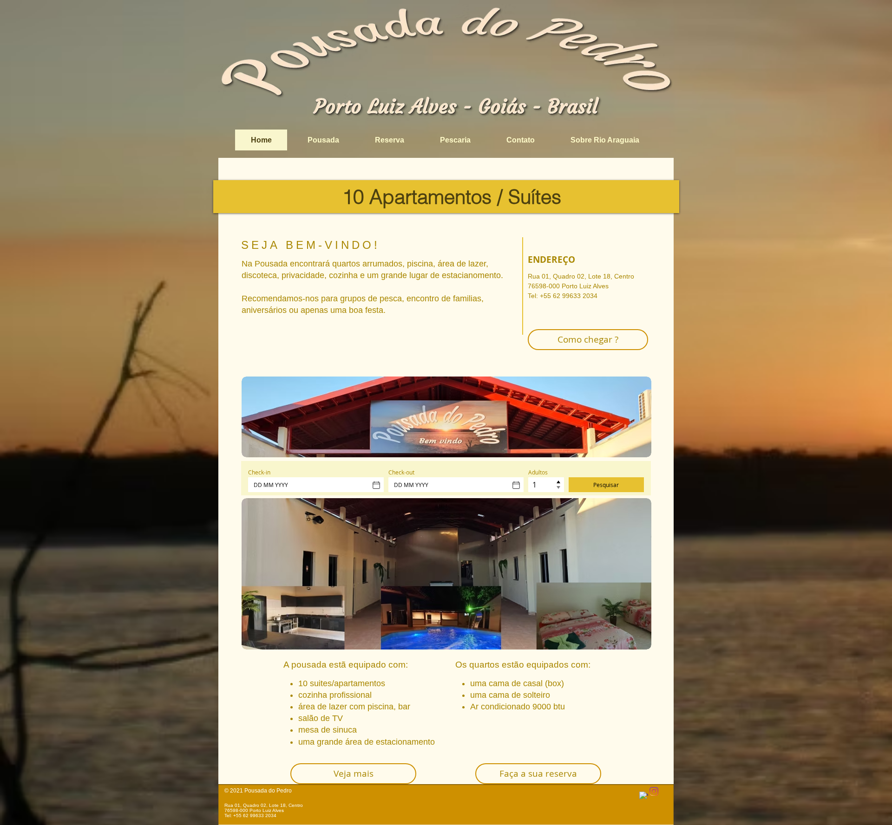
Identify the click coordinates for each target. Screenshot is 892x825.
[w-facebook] (643, 796)
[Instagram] (653, 791)
